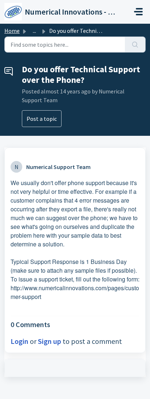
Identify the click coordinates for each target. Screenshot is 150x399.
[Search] (135, 45)
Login (19, 341)
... (34, 30)
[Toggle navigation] (138, 11)
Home (12, 30)
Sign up (49, 341)
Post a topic (42, 118)
